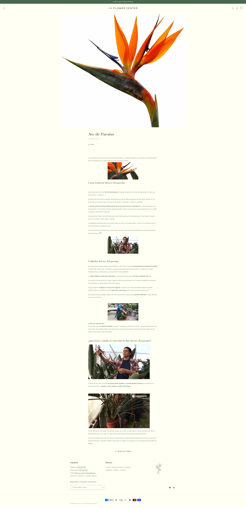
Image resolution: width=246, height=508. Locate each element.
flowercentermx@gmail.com (85, 473)
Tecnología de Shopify (91, 503)
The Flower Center (79, 503)
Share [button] (92, 144)
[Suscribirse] (102, 487)
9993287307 (81, 467)
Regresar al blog (124, 451)
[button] (4, 8)
